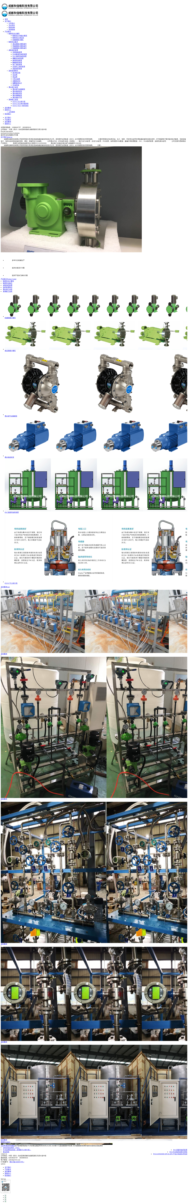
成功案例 (8, 108)
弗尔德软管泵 (17, 93)
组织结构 (12, 27)
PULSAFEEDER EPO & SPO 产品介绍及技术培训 (170, 1154)
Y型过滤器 (16, 79)
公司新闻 (12, 112)
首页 (6, 19)
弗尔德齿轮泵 (17, 91)
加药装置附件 (13, 70)
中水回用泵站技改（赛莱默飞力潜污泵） (17, 1150)
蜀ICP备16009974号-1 (16, 1162)
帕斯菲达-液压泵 (18, 38)
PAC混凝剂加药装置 (20, 56)
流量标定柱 (16, 81)
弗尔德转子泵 (17, 97)
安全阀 (15, 75)
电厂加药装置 (17, 64)
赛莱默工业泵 (13, 99)
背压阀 (15, 77)
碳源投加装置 (17, 60)
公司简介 (12, 23)
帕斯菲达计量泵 (14, 33)
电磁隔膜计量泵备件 (20, 46)
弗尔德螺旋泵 (17, 95)
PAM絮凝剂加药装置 (20, 54)
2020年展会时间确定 (8, 1146)
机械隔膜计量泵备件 (20, 48)
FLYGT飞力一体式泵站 (20, 105)
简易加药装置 (17, 68)
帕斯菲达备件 (13, 42)
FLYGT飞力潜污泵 (19, 101)
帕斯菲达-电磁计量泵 (20, 35)
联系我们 (8, 114)
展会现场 (6, 1152)
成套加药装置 (13, 50)
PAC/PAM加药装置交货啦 (178, 1152)
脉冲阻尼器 (16, 73)
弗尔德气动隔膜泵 (19, 89)
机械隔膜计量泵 (18, 40)
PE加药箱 (16, 85)
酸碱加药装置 (17, 62)
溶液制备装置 (17, 52)
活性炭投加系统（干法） (11, 1148)
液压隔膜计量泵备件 (20, 44)
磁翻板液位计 (17, 83)
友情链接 (12, 29)
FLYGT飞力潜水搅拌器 (20, 103)
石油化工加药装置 (19, 66)
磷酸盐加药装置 (18, 58)
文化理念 (12, 25)
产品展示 (8, 31)
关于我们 (8, 21)
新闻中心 (8, 110)
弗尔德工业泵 (13, 87)
